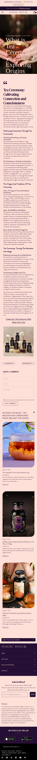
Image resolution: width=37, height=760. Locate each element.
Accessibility (6, 755)
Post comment (10, 403)
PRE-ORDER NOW (18, 5)
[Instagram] (2, 757)
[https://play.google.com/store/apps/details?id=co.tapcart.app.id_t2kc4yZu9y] (27, 739)
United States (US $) (10, 747)
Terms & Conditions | (9, 753)
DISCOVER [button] (5, 659)
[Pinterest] (16, 757)
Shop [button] (3, 653)
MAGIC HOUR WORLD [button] (8, 665)
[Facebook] (7, 757)
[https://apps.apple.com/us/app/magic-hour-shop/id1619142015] (10, 739)
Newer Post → (28, 363)
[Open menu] (3, 12)
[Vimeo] (25, 757)
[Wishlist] (31, 12)
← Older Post (8, 363)
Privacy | (19, 751)
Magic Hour (7, 751)
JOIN (33, 694)
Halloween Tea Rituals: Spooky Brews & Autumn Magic (17, 614)
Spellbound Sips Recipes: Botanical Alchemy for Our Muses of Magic (18, 543)
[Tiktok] (11, 757)
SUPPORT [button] (4, 671)
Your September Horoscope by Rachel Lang (16, 472)
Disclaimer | (22, 753)
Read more (6, 484)
